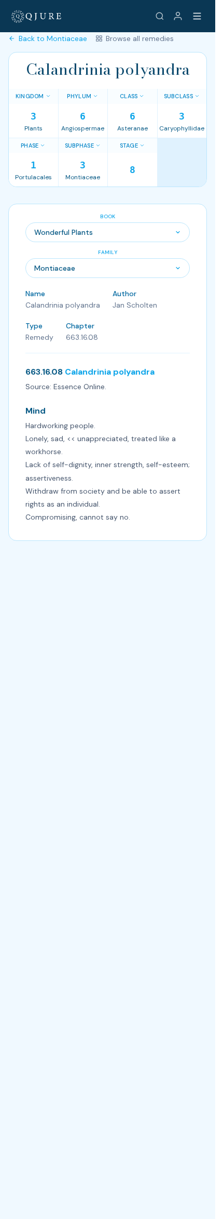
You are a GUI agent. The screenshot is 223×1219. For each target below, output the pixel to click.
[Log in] (178, 16)
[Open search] (160, 16)
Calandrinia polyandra (110, 371)
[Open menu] (197, 16)
